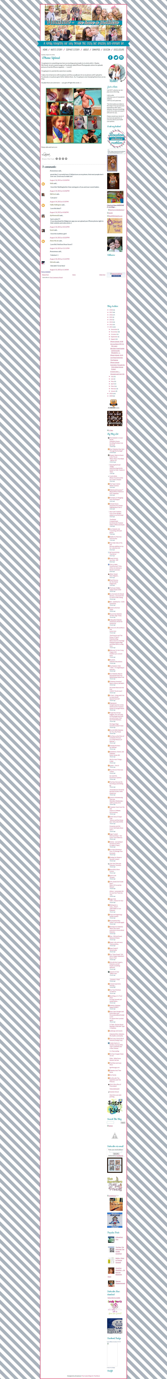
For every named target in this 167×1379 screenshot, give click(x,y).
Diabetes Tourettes (115, 865)
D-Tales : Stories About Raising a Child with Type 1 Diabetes (117, 1026)
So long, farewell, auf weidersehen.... (116, 1000)
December (114, 329)
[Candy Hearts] (115, 426)
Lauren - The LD (114, 765)
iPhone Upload (51, 58)
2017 (111, 312)
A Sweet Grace (114, 504)
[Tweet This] (59, 160)
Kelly (52, 183)
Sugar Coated (114, 834)
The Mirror (113, 554)
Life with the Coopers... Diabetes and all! (116, 963)
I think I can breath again (117, 922)
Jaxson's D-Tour (114, 972)
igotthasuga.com (115, 1067)
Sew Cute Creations (115, 511)
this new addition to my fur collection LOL (116, 547)
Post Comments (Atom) (56, 277)
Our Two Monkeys (115, 990)
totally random (114, 916)
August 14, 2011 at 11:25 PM (59, 259)
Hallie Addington (56, 205)
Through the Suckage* (116, 451)
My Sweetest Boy (115, 920)
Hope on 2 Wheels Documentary (115, 811)
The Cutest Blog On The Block (91, 1376)
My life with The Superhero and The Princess (115, 1079)
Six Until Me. (113, 776)
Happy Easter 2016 (115, 589)
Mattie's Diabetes (115, 1005)
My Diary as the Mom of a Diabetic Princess (117, 737)
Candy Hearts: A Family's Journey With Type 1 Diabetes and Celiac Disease (116, 1045)
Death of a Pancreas (116, 537)
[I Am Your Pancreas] (116, 1210)
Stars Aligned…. (114, 576)
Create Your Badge (111, 1367)
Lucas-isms (113, 631)
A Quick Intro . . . (115, 371)
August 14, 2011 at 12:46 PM (59, 191)
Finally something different (115, 966)
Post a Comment (45, 271)
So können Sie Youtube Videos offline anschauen (117, 523)
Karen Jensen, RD (115, 755)
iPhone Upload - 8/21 (116, 355)
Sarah (52, 230)
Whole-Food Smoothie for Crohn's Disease (116, 478)
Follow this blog (116, 275)
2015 (111, 317)
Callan (111, 761)
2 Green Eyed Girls (115, 984)
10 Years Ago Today (116, 615)
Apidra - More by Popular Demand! (120, 1260)
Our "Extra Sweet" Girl (116, 954)
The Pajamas (114, 360)
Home (74, 274)
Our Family (113, 1075)
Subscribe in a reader (114, 1298)
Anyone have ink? (115, 699)
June (112, 379)
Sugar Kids (113, 899)
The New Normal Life (116, 782)
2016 (111, 315)
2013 (111, 322)
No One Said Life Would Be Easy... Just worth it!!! (117, 594)
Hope (111, 609)
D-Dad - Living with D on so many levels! (117, 696)
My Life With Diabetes (116, 730)
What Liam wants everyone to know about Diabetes (117, 930)
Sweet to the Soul (115, 608)
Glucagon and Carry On (117, 374)
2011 (111, 327)
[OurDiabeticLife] (115, 1172)
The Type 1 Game (115, 484)
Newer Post (45, 274)
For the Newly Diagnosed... (114, 582)
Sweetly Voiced (114, 1092)
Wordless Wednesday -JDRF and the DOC (116, 801)
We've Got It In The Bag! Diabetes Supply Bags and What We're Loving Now (117, 643)
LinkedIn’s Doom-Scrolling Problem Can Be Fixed (116, 443)
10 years (112, 877)
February (114, 388)
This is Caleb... (114, 564)
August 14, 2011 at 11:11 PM (59, 248)
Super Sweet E (114, 948)
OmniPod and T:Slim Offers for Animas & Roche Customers (116, 568)
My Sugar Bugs (114, 724)
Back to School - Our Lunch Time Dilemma (116, 836)
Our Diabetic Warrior (116, 674)
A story (112, 871)
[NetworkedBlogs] (116, 273)
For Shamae (113, 747)
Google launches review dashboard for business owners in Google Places (117, 706)
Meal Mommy (114, 580)
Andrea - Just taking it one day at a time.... (116, 842)
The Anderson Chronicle (117, 789)
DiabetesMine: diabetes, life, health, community (117, 1035)
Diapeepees (113, 703)
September (114, 336)
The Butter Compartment (114, 520)
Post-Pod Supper (115, 499)
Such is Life (113, 875)
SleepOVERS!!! (114, 1007)
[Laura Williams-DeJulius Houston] (112, 1365)
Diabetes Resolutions (116, 661)
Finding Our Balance (116, 857)
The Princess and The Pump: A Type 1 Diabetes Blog (116, 637)
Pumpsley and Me (115, 826)
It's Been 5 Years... (115, 845)
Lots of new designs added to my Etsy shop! (116, 514)
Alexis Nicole (54, 241)
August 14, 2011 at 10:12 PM (59, 227)
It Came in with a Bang (116, 597)
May (112, 381)
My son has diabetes (116, 614)
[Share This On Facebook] (56, 160)
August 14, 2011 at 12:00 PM (59, 180)
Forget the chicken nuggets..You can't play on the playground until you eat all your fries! (116, 715)
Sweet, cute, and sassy (116, 942)
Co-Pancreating (114, 1051)
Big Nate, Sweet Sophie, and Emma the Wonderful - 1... (117, 351)
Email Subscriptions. (116, 777)
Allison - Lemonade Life (116, 891)
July (112, 376)
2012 (111, 324)
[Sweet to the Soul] (115, 233)
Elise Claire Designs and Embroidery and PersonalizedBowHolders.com (117, 1014)
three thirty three (115, 869)
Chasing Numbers (115, 745)
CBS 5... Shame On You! (116, 900)
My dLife (112, 660)
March (113, 386)
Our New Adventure (116, 849)
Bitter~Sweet (114, 574)
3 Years (112, 771)
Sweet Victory (114, 558)
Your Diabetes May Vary (117, 449)
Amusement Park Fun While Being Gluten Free (117, 676)
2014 (111, 319)
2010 (111, 393)
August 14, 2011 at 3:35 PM (59, 202)
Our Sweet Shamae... (116, 719)
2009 (111, 396)
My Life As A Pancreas (116, 770)
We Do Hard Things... (116, 759)
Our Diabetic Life (115, 529)
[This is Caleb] (115, 251)
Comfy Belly (113, 476)
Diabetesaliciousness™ (116, 490)
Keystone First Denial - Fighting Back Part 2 (116, 506)
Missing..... (113, 985)
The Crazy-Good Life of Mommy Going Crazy (117, 1039)
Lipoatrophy (113, 950)
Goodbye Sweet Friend (116, 725)
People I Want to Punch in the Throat (116, 456)
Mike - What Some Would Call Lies (115, 1059)
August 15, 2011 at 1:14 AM (59, 270)
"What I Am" (113, 973)
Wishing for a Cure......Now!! (114, 906)
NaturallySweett (114, 1089)
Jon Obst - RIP (114, 560)
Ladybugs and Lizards (116, 1031)
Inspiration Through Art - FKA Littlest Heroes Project (117, 367)
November (114, 332)
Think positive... (114, 944)
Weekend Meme (115, 938)
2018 (111, 310)
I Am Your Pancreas (115, 863)
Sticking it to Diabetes (116, 926)
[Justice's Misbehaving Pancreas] (115, 1227)
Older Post (102, 274)
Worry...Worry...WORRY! (117, 683)
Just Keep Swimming (116, 357)
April (112, 384)
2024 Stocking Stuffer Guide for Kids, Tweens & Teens (117, 470)
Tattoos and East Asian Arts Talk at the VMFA (116, 821)
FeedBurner (119, 1155)
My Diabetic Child (115, 666)
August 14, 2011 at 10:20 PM (59, 238)
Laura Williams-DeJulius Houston (114, 1341)
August (113, 339)
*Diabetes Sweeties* (116, 681)
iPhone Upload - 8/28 (116, 341)
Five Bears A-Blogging (116, 497)
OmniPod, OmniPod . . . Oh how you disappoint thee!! (116, 1272)
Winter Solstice (114, 485)
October (113, 334)
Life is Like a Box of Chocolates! (115, 1085)
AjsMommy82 (55, 215)
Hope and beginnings (116, 914)
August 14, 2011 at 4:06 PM (59, 212)
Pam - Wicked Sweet (116, 936)
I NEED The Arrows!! (116, 691)
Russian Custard (114, 859)
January (113, 391)
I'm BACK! (113, 991)
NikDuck (53, 194)
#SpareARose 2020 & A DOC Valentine (117, 492)
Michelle (53, 262)
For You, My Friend (115, 732)
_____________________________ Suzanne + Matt (117, 978)
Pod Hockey (113, 538)
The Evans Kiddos (115, 588)
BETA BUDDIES (114, 552)
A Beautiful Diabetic (116, 620)
